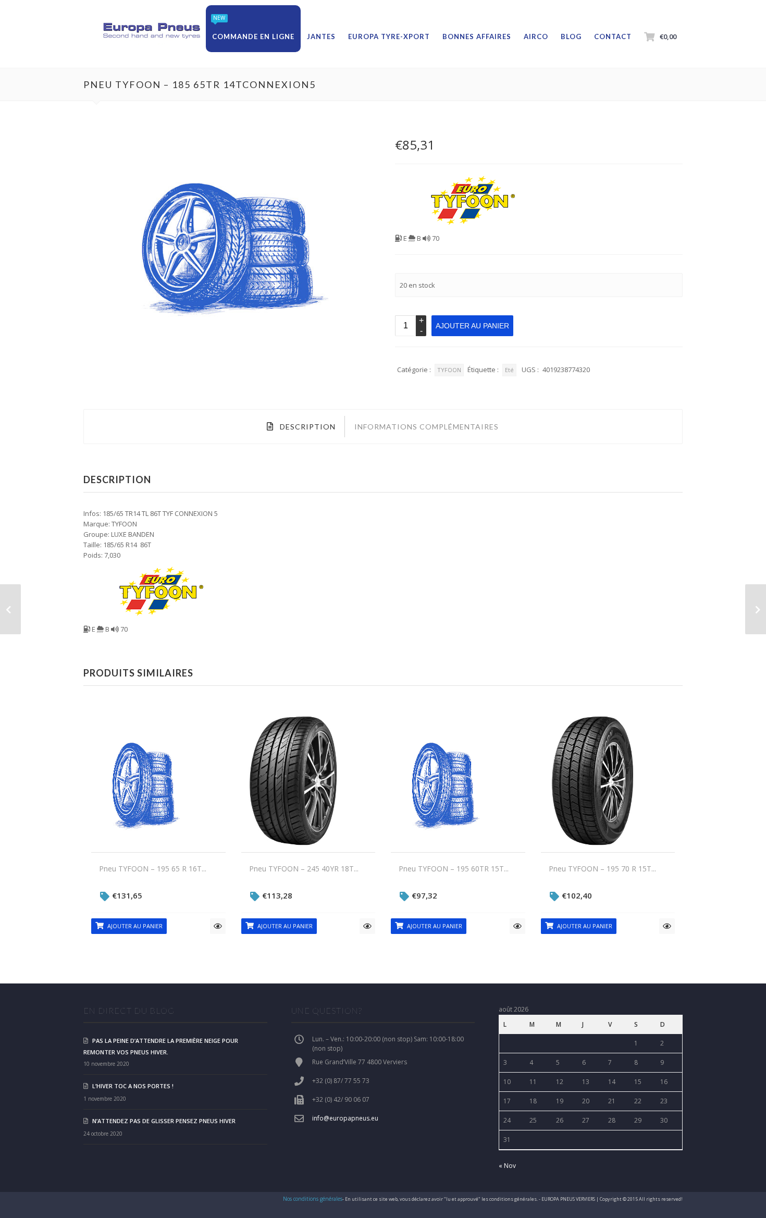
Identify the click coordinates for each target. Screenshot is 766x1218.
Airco (536, 36)
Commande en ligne (253, 36)
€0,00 (668, 36)
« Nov (507, 1165)
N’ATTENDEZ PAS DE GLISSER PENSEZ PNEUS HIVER (164, 1121)
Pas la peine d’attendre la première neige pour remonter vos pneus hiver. (160, 1046)
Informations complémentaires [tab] (426, 426)
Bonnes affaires (476, 36)
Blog (571, 36)
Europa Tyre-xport (389, 36)
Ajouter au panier (472, 326)
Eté (509, 370)
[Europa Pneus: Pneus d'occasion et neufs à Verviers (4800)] (151, 31)
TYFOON (449, 370)
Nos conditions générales (312, 1198)
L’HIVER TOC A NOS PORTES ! (133, 1086)
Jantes (321, 36)
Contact (613, 36)
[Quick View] (218, 926)
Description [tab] (307, 426)
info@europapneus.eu (345, 1118)
